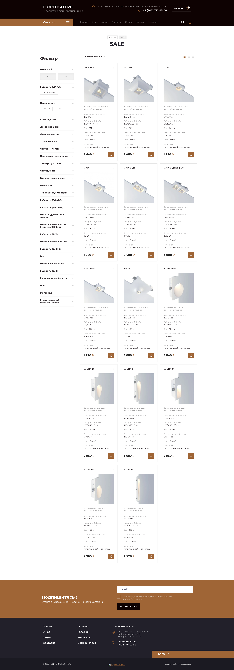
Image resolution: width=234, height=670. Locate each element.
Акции (47, 637)
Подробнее (136, 599)
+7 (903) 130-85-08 (155, 10)
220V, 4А (46, 109)
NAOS (127, 268)
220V (58, 109)
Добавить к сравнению (113, 67)
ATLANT (128, 67)
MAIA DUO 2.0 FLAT (174, 168)
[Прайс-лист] (193, 57)
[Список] (189, 57)
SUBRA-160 (170, 268)
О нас (46, 631)
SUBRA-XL (129, 469)
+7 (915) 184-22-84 (126, 645)
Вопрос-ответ (87, 642)
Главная (48, 626)
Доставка (49, 642)
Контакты (84, 637)
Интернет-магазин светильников (63, 11)
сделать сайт (171, 664)
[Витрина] (184, 57)
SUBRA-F (128, 369)
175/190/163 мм (49, 92)
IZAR (166, 67)
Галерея (83, 631)
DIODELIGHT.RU (58, 7)
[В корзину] (111, 154)
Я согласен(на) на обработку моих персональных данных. (147, 598)
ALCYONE (89, 67)
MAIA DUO (129, 168)
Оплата (83, 626)
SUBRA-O (89, 469)
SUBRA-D (89, 369)
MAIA (86, 168)
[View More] (161, 22)
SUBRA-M (169, 369)
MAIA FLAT (89, 268)
